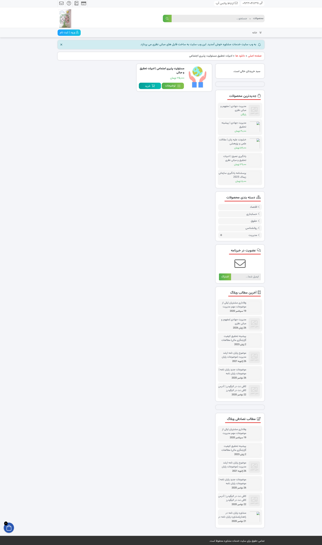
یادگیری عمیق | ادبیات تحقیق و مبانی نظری (234, 158)
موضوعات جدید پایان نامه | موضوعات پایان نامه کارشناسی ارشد (232, 371)
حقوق (254, 221)
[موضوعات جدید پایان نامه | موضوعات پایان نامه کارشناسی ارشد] (255, 374)
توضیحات (170, 86)
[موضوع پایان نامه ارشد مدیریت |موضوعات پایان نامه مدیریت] (255, 357)
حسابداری (251, 214)
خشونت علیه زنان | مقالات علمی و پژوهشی (232, 141)
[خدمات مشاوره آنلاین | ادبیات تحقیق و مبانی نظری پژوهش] (64, 18)
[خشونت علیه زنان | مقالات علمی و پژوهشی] (255, 144)
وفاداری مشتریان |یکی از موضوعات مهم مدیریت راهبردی (234, 305)
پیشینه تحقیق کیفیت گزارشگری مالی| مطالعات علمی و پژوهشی (233, 338)
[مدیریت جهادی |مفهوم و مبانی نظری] (255, 324)
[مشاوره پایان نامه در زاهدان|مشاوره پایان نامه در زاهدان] (255, 517)
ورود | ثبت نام (68, 32)
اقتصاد (253, 207)
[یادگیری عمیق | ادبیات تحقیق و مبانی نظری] (255, 160)
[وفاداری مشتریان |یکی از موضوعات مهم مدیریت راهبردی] (255, 307)
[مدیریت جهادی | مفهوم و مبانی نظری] (255, 110)
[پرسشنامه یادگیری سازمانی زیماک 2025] (255, 177)
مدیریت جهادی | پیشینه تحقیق (234, 125)
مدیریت (253, 235)
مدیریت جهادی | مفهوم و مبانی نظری (233, 108)
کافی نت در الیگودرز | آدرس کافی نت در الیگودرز (232, 388)
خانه (254, 33)
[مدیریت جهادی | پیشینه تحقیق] (255, 127)
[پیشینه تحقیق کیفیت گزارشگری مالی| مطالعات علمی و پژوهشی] (255, 340)
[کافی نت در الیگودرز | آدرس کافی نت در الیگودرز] (255, 391)
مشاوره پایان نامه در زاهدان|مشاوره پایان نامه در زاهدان (232, 515)
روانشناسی (251, 228)
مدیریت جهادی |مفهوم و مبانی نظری (233, 321)
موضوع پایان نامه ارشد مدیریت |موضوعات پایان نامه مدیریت (234, 355)
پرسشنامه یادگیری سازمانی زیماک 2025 (232, 175)
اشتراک (225, 277)
